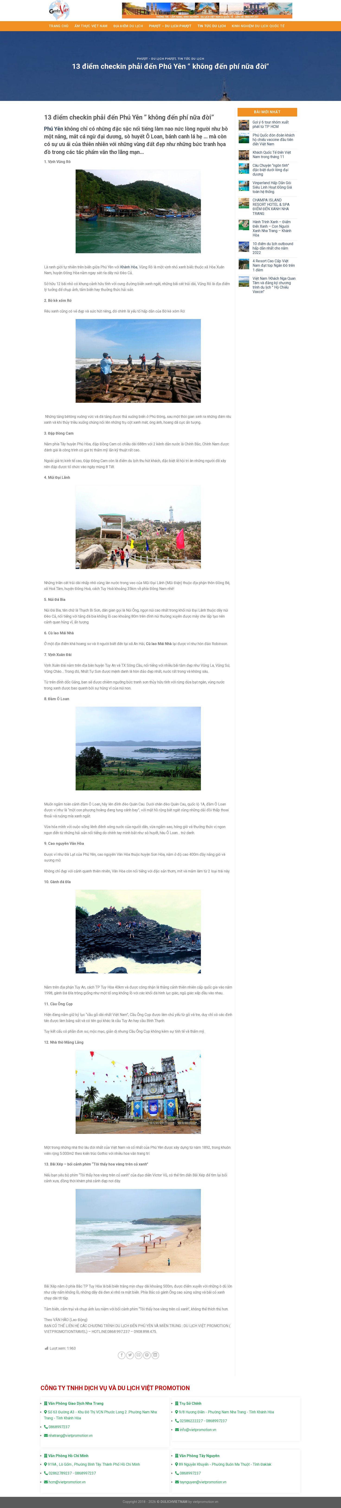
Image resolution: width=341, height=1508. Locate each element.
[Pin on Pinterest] (147, 1355)
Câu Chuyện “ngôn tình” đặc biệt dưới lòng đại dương (270, 169)
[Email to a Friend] (138, 1355)
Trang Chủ (58, 26)
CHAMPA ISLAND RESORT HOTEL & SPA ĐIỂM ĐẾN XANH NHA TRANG (270, 207)
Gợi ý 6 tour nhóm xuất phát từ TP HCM (270, 124)
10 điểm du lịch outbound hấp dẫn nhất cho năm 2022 (272, 248)
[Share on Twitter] (130, 1355)
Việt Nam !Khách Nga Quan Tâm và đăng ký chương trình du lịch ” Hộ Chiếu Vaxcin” (273, 285)
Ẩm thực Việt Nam (91, 26)
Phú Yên (53, 129)
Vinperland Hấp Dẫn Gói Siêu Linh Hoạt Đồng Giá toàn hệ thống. (272, 187)
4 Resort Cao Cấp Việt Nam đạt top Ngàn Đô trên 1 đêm (273, 265)
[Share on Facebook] (121, 1355)
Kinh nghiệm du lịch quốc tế (258, 26)
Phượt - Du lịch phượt (156, 58)
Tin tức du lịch (211, 26)
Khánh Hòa (128, 267)
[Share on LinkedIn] (155, 1355)
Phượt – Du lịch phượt (170, 26)
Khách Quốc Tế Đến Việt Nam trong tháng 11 (271, 154)
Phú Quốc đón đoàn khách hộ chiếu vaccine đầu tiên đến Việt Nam (273, 139)
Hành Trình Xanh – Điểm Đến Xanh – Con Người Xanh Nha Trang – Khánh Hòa (271, 229)
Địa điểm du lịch (128, 26)
